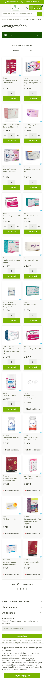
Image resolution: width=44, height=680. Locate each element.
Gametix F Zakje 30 (10, 127)
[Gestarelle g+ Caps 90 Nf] (11, 202)
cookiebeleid (22, 669)
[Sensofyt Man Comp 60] (32, 155)
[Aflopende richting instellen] (31, 50)
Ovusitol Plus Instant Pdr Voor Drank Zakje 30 (11, 351)
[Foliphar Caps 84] (11, 505)
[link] (17, 589)
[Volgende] (26, 589)
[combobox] (19, 14)
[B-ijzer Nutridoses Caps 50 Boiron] (11, 66)
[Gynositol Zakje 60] (32, 246)
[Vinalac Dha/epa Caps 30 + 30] (32, 202)
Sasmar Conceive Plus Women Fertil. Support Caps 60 (32, 521)
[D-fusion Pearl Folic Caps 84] (32, 548)
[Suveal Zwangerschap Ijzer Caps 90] (32, 464)
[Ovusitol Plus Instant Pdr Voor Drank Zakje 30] (11, 335)
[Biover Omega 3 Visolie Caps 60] (32, 381)
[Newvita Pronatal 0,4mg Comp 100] (11, 548)
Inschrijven (22, 636)
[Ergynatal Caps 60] (11, 381)
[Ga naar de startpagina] (15, 7)
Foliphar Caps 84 (9, 519)
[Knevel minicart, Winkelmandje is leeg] (31, 8)
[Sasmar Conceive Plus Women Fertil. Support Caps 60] (32, 505)
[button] (22, 35)
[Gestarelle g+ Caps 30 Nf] (32, 335)
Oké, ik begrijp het (22, 675)
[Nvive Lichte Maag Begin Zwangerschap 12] (32, 66)
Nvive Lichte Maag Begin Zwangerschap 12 (32, 82)
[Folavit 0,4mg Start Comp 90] (32, 113)
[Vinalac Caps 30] (32, 290)
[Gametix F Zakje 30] (11, 113)
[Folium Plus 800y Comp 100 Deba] (11, 290)
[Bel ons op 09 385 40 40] (27, 8)
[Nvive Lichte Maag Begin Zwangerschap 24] (11, 155)
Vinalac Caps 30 (30, 305)
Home (4, 19)
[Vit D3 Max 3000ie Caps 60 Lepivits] (32, 423)
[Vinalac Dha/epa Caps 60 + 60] (11, 246)
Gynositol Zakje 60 (31, 260)
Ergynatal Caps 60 (10, 396)
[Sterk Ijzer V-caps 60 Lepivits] (11, 423)
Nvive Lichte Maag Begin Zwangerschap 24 (11, 171)
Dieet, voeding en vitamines (19, 19)
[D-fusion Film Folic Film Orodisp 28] (11, 464)
